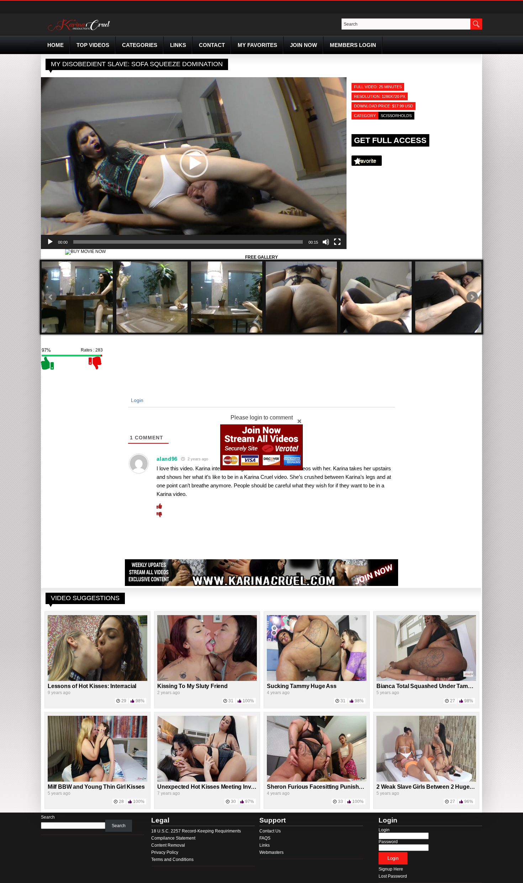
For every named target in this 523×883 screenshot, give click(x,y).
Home (55, 45)
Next (472, 297)
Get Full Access (390, 140)
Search (48, 817)
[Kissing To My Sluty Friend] (207, 679)
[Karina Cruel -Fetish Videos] (79, 30)
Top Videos (92, 45)
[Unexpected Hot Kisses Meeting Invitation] (207, 780)
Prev (51, 297)
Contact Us (270, 831)
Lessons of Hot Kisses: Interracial (92, 686)
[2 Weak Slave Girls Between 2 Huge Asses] (426, 780)
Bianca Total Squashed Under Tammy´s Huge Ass (442, 686)
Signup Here (391, 869)
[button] (194, 163)
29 (123, 700)
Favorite (366, 161)
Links (178, 45)
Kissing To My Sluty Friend (192, 686)
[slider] (188, 242)
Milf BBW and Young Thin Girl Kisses (96, 787)
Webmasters (271, 852)
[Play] (50, 241)
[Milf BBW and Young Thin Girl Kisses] (97, 780)
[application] (194, 163)
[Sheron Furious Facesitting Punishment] (316, 780)
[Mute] (325, 241)
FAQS (264, 838)
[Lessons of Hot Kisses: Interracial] (97, 679)
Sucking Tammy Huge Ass (302, 686)
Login (136, 400)
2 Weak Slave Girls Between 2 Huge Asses (431, 787)
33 (340, 801)
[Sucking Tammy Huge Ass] (316, 679)
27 (452, 700)
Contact (212, 45)
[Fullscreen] (337, 241)
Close (299, 420)
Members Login (353, 45)
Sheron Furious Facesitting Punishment (319, 787)
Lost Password (393, 876)
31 (230, 700)
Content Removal (168, 845)
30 (233, 801)
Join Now (303, 45)
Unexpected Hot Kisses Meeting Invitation (212, 787)
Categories (139, 45)
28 (121, 801)
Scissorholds (396, 115)
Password (388, 841)
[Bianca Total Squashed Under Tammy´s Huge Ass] (426, 679)
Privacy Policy (164, 852)
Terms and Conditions (172, 859)
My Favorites (257, 45)
